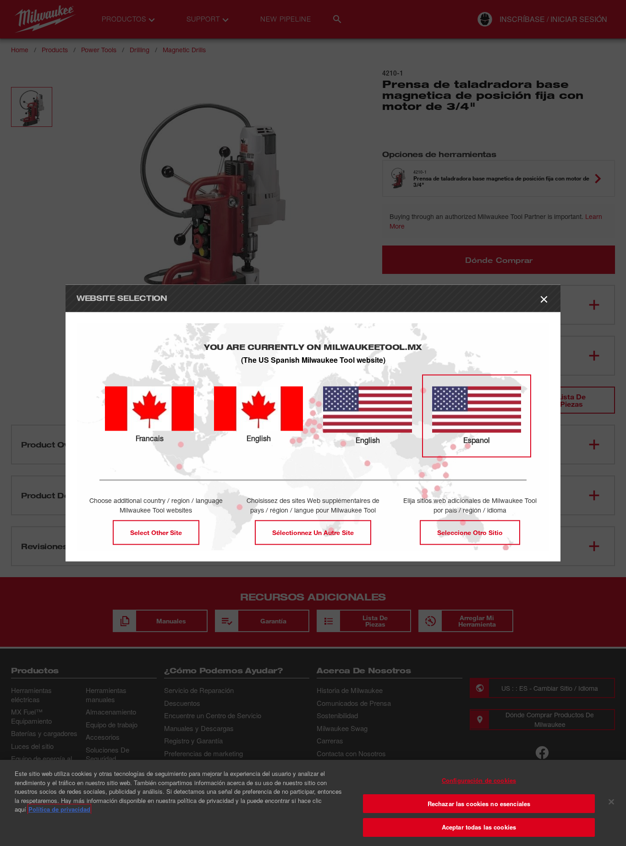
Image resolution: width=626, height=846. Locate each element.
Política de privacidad (59, 809)
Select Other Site (156, 532)
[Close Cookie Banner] (611, 802)
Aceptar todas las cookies (479, 827)
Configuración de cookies (479, 780)
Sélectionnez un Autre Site (313, 532)
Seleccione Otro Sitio (470, 532)
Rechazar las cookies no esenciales (479, 803)
